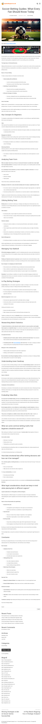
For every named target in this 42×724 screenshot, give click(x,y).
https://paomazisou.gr (6, 693)
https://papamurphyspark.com (7, 667)
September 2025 (5, 635)
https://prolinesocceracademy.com (8, 678)
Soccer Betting (30, 15)
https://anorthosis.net (6, 695)
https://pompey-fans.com (6, 676)
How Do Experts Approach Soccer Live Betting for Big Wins (13, 623)
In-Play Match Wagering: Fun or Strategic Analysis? (31, 713)
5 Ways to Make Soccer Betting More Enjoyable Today (12, 617)
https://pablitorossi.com (6, 669)
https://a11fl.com (5, 673)
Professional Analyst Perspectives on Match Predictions (12, 621)
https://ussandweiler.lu (6, 674)
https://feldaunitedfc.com (6, 671)
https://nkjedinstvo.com (6, 702)
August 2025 (4, 637)
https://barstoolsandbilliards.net (8, 665)
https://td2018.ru (5, 680)
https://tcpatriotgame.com (6, 687)
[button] (37, 3)
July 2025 (3, 639)
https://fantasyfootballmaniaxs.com (8, 684)
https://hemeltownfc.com (6, 691)
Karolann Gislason (13, 15)
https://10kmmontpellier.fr (6, 659)
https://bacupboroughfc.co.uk (7, 686)
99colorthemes (4, 722)
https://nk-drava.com (5, 689)
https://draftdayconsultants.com (7, 682)
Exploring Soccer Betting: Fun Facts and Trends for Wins (12, 619)
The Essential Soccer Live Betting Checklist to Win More (12, 615)
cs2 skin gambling (5, 653)
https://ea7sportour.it (5, 663)
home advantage (17, 342)
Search (3, 606)
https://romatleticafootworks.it (7, 661)
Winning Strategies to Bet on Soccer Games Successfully (10, 714)
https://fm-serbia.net (5, 699)
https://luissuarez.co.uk (6, 700)
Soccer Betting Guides (11, 43)
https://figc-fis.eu (5, 697)
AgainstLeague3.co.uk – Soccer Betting (15, 721)
